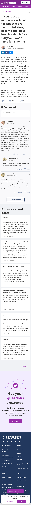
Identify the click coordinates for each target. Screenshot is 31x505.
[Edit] (29, 12)
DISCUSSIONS (7, 12)
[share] (21, 100)
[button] (29, 12)
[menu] (2, 1)
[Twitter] (11, 441)
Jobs (13, 6)
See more (25, 366)
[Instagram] (7, 441)
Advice (20, 6)
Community (5, 6)
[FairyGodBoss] (12, 437)
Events (27, 6)
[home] (10, 3)
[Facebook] (3, 441)
